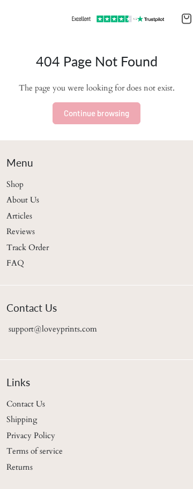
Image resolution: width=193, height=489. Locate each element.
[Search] (15, 18)
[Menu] (8, 18)
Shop (15, 184)
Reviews (20, 231)
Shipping (21, 419)
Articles (19, 215)
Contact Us (25, 403)
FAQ (15, 263)
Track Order (27, 247)
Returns (19, 467)
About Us (22, 199)
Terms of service (34, 451)
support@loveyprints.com (51, 329)
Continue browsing (96, 113)
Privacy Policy (30, 435)
